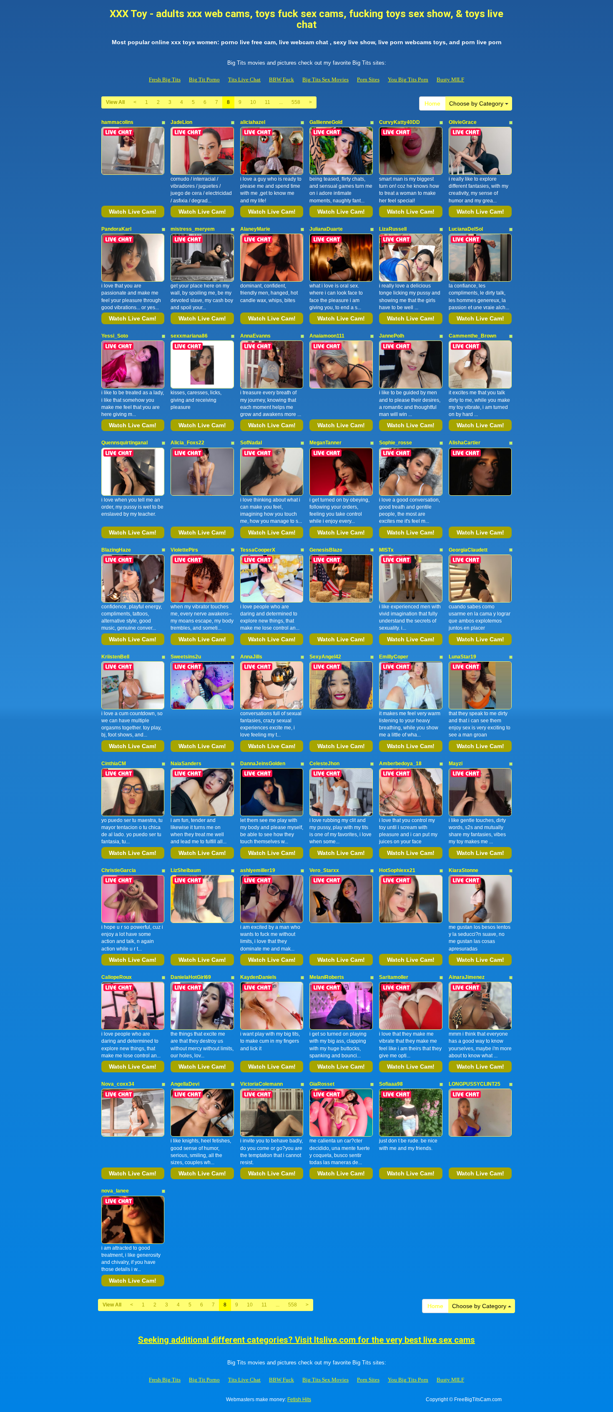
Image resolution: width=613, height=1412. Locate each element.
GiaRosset (321, 1084)
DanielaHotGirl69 (191, 977)
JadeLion (181, 122)
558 (295, 102)
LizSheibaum (186, 870)
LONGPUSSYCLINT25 (474, 1084)
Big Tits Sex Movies (325, 79)
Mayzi (455, 764)
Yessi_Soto (114, 336)
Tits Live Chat (244, 79)
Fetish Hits (299, 1399)
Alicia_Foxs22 (187, 443)
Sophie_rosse (395, 443)
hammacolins (117, 122)
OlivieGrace (463, 122)
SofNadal (251, 443)
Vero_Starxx (324, 870)
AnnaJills (251, 657)
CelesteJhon (324, 764)
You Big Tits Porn (408, 79)
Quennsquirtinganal (124, 443)
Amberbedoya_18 (400, 764)
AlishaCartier (464, 443)
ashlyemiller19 (257, 870)
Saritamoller (393, 977)
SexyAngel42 (325, 657)
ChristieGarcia (118, 870)
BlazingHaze (116, 550)
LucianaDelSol (466, 229)
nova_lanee (115, 1191)
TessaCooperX (257, 550)
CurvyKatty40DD (399, 122)
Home (432, 103)
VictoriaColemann (261, 1084)
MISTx (386, 550)
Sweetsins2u (186, 657)
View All (115, 102)
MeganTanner (325, 443)
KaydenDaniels (258, 977)
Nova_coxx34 (117, 1084)
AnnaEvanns (255, 336)
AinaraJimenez (467, 977)
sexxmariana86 (189, 336)
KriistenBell (115, 657)
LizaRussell (393, 229)
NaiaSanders (186, 764)
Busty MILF (450, 79)
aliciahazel (252, 122)
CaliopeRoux (116, 977)
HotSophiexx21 (397, 870)
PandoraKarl (116, 229)
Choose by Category (477, 103)
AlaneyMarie (255, 229)
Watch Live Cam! (132, 211)
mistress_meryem (193, 229)
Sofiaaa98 (391, 1084)
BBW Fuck (281, 79)
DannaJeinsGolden (262, 764)
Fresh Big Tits (165, 79)
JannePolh (391, 336)
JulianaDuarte (326, 229)
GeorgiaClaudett (468, 550)
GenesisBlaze (325, 550)
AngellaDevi (185, 1084)
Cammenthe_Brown (472, 336)
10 (253, 102)
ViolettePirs (184, 550)
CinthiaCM (113, 764)
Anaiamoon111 (326, 336)
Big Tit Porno (204, 79)
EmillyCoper (393, 657)
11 (267, 102)
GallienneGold (325, 122)
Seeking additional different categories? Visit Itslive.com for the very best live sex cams (306, 1340)
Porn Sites (368, 79)
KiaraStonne (463, 870)
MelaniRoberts (326, 977)
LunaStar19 (462, 657)
